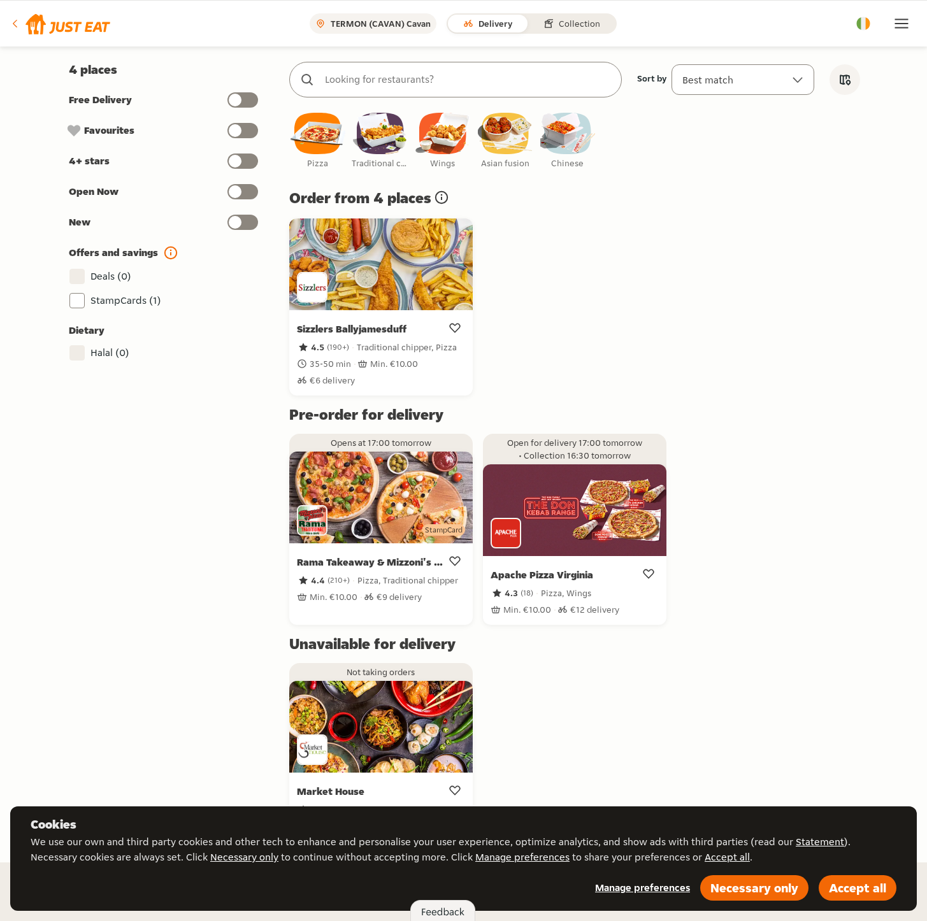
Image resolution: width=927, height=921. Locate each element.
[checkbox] (318, 141)
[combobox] (468, 79)
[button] (60, 23)
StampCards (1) (125, 300)
